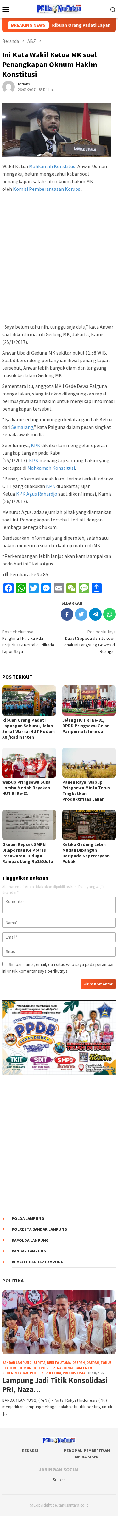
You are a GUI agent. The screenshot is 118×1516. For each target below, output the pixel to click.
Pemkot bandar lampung (38, 1262)
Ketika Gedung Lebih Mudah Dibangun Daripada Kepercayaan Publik (86, 853)
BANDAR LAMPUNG (17, 1362)
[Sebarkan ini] (67, 614)
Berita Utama (59, 1362)
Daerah (78, 1362)
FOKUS (106, 1362)
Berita (39, 1362)
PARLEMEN (83, 1368)
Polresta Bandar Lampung (39, 1229)
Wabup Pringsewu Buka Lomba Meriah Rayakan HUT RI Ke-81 (26, 787)
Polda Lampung (28, 1218)
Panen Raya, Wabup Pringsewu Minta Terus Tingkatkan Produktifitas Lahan (86, 790)
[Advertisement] (59, 259)
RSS (62, 1480)
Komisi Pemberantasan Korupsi (47, 189)
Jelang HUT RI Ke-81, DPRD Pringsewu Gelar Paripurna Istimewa (85, 725)
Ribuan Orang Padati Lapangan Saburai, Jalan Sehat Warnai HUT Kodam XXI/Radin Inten (28, 728)
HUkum (26, 1368)
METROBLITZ (44, 1368)
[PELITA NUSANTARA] (59, 8)
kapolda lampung (30, 1240)
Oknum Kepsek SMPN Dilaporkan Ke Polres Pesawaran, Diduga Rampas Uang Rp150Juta (27, 853)
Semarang (22, 427)
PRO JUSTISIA (74, 1373)
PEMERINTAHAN (15, 1373)
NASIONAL (65, 1368)
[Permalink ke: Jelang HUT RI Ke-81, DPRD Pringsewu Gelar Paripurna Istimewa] (89, 700)
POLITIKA (13, 1280)
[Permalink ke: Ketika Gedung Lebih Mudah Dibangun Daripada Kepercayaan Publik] (89, 825)
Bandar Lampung (29, 1251)
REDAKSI (30, 1450)
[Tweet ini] (81, 614)
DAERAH (93, 1362)
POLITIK (37, 1373)
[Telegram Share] (95, 614)
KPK (35, 445)
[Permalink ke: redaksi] (8, 86)
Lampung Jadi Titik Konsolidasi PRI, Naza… (55, 1385)
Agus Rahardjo (41, 494)
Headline (10, 1368)
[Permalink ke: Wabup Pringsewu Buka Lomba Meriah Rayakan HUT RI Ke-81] (29, 763)
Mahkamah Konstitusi (52, 166)
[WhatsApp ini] (109, 614)
